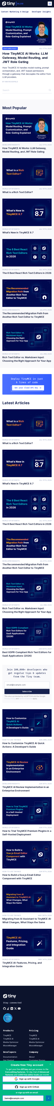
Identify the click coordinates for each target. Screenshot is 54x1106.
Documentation (10, 1057)
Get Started (8, 1060)
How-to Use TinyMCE (11, 740)
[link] (27, 31)
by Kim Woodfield (10, 82)
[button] (50, 4)
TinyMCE (7, 1035)
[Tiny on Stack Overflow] (8, 1008)
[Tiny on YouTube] (19, 1008)
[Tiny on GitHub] (4, 1008)
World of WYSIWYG (11, 189)
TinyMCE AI (8, 1039)
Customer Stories (37, 1060)
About (32, 1057)
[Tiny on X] (15, 1008)
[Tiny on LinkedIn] (12, 1008)
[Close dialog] (50, 1064)
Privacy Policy (9, 699)
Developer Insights (11, 145)
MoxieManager (10, 1046)
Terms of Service (25, 699)
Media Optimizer (10, 1042)
